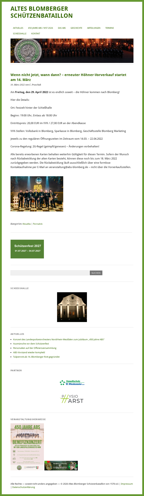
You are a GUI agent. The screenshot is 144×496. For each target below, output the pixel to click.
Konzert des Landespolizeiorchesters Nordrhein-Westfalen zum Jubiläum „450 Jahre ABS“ (58, 339)
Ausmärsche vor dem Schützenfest (31, 343)
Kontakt (35, 33)
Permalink (37, 224)
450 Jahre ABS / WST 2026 (40, 28)
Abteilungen (93, 28)
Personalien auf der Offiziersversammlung (34, 348)
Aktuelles (18, 28)
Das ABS (62, 28)
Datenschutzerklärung (23, 487)
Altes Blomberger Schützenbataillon (42, 12)
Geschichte (76, 28)
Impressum (127, 484)
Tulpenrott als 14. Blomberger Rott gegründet (36, 356)
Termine (109, 28)
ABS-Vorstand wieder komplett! (29, 352)
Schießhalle (19, 33)
